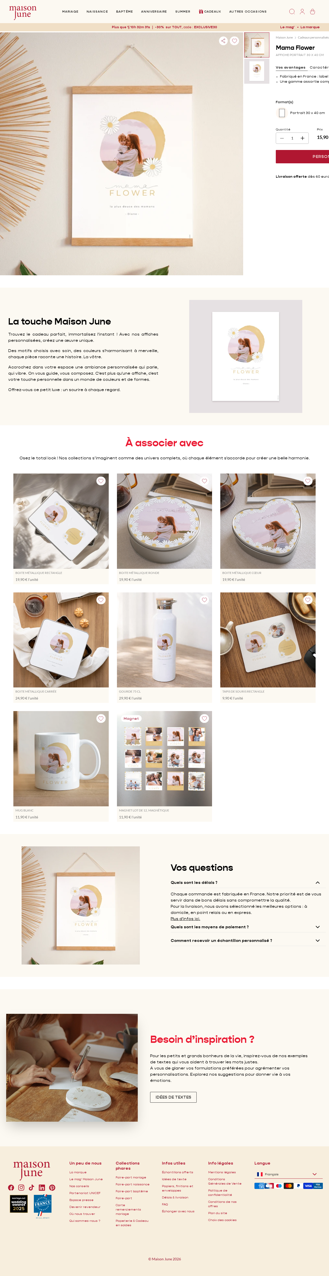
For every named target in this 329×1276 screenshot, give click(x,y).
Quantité (283, 129)
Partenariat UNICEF (84, 1193)
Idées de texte (174, 1179)
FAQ (165, 1204)
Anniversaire (154, 11)
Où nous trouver (82, 1214)
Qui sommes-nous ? (84, 1221)
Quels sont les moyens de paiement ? (210, 927)
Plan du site (217, 1213)
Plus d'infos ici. (185, 918)
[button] (206, 27)
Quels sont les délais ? (194, 882)
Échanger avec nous (178, 1211)
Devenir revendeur (84, 1207)
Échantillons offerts (177, 1172)
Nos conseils (79, 1186)
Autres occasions (248, 11)
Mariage (70, 11)
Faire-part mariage (131, 1177)
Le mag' (287, 27)
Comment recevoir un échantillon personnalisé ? (221, 940)
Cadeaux (212, 11)
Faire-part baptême (132, 1191)
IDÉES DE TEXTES (173, 1097)
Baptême (124, 11)
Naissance (97, 11)
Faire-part (124, 1198)
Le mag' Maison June (86, 1179)
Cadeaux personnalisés (313, 37)
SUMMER (182, 11)
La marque (310, 27)
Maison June (284, 37)
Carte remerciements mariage (128, 1209)
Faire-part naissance (133, 1184)
